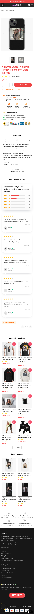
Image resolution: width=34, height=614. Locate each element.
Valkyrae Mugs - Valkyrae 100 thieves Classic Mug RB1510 (24, 411)
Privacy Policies (5, 556)
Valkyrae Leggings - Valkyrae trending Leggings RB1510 (7, 437)
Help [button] (31, 611)
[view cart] (32, 5)
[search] (29, 5)
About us (3, 551)
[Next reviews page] (30, 326)
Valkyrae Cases (10, 10)
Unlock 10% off (3, 606)
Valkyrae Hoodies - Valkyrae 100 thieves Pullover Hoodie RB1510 (8, 385)
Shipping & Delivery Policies (8, 568)
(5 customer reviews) (14, 76)
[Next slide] (31, 34)
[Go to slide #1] (13, 60)
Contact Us (4, 575)
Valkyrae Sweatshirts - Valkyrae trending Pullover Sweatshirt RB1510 (25, 385)
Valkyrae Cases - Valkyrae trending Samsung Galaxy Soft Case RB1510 (24, 499)
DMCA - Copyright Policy (7, 558)
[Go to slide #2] (21, 60)
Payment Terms (5, 570)
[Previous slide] (3, 34)
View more (17, 447)
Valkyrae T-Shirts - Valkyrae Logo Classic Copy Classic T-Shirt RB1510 (25, 359)
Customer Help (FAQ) (6, 577)
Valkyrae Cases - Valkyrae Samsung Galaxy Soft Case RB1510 (9, 499)
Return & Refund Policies (7, 573)
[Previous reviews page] (22, 326)
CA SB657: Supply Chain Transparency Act (12, 560)
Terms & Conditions (6, 553)
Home (2, 10)
